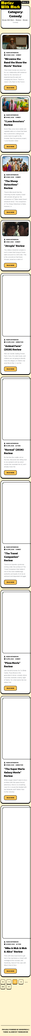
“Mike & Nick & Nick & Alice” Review (15, 950)
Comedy (18, 55)
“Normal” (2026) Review (14, 451)
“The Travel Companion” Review (11, 556)
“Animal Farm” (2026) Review (13, 347)
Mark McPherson (12, 53)
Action (17, 446)
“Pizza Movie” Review (12, 664)
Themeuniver (22, 1032)
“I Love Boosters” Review (14, 123)
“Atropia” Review (14, 246)
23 (3, 987)
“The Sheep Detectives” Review (11, 184)
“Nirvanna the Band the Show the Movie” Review (15, 62)
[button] (25, 2)
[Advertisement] (14, 1007)
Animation (19, 342)
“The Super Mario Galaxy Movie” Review (14, 772)
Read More (10, 88)
